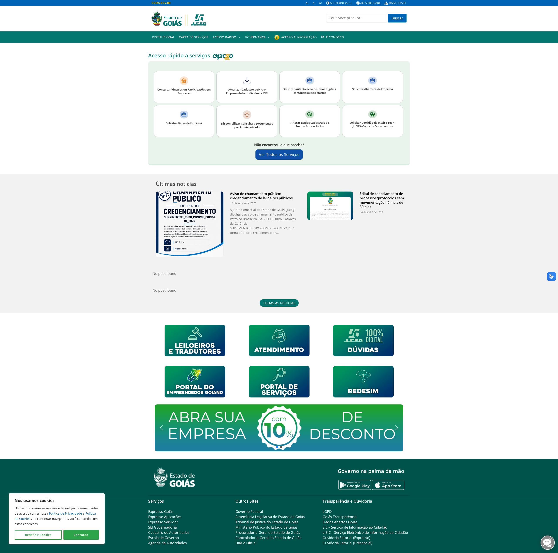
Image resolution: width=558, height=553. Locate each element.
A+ (320, 3)
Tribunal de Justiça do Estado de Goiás (266, 522)
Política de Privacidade (66, 513)
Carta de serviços (193, 37)
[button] (279, 427)
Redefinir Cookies (38, 535)
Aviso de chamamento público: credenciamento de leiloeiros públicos (261, 195)
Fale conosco (332, 37)
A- (307, 3)
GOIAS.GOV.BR (160, 3)
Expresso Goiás (161, 511)
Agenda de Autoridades (167, 543)
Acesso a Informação (299, 37)
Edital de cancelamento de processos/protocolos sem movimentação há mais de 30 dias (382, 200)
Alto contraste (341, 3)
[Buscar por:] (356, 18)
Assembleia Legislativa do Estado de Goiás (270, 516)
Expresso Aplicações (165, 516)
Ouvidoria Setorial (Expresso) (346, 537)
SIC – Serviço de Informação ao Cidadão (355, 527)
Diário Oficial (245, 543)
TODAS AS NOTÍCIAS (279, 303)
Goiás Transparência (340, 516)
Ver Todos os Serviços (279, 154)
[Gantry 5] (174, 477)
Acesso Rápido (224, 37)
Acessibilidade (370, 3)
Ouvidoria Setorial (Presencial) (347, 543)
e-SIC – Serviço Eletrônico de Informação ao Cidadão (365, 532)
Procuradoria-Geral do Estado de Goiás (267, 532)
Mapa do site (398, 3)
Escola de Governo (163, 537)
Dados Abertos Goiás (340, 522)
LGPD (327, 511)
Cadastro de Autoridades (168, 532)
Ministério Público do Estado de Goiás (266, 527)
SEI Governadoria (162, 527)
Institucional (163, 37)
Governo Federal (249, 511)
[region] (57, 518)
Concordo (81, 535)
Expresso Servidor (163, 522)
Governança (255, 37)
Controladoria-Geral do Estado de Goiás (268, 537)
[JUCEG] (178, 18)
